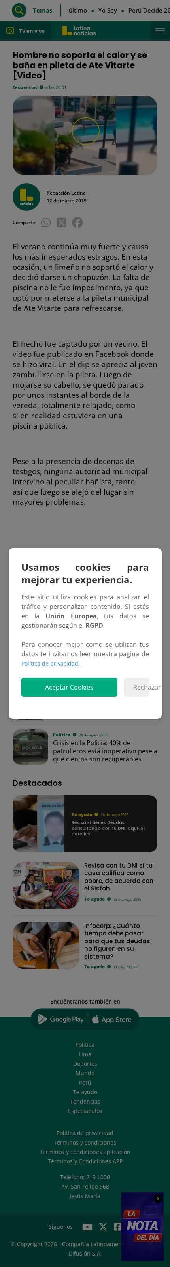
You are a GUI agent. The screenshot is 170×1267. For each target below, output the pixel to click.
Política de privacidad (49, 663)
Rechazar (141, 687)
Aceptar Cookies (69, 687)
